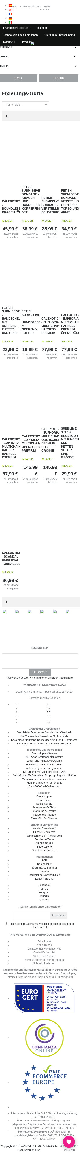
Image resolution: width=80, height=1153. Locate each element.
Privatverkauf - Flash (44, 807)
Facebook (44, 885)
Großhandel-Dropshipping (59, 34)
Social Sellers (44, 803)
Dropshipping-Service (44, 753)
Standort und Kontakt (44, 850)
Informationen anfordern (45, 677)
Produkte (27, 42)
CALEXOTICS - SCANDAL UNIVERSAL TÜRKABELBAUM (11, 558)
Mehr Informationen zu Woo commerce (44, 779)
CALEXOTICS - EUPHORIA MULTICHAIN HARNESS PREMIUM (50, 326)
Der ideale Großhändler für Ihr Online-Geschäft (44, 743)
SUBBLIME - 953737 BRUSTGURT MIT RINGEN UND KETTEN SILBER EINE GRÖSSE (70, 443)
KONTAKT (9, 42)
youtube (44, 899)
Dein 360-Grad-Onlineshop (44, 786)
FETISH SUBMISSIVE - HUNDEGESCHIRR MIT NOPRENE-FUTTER (31, 322)
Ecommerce (44, 800)
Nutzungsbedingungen (44, 867)
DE (48, 715)
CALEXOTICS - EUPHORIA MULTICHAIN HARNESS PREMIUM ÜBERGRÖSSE (70, 324)
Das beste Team (44, 839)
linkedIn (44, 895)
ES (48, 704)
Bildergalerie (44, 846)
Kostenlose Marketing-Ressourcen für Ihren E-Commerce (44, 739)
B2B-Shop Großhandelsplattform (44, 757)
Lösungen (42, 27)
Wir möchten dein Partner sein (44, 835)
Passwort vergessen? (18, 677)
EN (48, 708)
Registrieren (67, 677)
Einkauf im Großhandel (44, 818)
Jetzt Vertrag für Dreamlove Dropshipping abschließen (44, 775)
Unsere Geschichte (44, 832)
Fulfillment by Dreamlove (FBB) (44, 764)
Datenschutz (44, 864)
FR (48, 711)
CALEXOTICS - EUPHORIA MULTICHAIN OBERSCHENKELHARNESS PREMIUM (31, 443)
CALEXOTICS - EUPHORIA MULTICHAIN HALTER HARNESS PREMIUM (11, 448)
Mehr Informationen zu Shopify (44, 782)
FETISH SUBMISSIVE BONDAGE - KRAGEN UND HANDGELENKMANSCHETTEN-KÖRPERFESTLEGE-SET (31, 199)
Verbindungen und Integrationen (44, 768)
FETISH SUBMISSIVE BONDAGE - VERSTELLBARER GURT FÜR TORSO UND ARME (70, 201)
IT (49, 718)
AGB (44, 860)
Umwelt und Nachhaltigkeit (44, 874)
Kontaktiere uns (44, 878)
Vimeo (44, 888)
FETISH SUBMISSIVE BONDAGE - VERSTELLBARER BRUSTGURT (50, 205)
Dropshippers (44, 796)
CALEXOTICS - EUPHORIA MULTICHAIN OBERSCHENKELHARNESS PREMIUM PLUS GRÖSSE (50, 439)
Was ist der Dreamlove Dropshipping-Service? (44, 732)
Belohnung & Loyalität (44, 811)
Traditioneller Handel (44, 814)
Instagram (44, 892)
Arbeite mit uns (44, 843)
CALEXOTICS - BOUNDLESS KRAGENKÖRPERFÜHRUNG (11, 207)
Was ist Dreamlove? (44, 828)
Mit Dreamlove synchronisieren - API (44, 771)
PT (48, 722)
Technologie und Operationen (20, 34)
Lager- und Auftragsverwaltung (44, 760)
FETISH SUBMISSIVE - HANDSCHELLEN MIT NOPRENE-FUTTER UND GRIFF (11, 320)
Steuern (44, 871)
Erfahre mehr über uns (16, 27)
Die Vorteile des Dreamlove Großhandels (44, 736)
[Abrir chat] (69, 1142)
